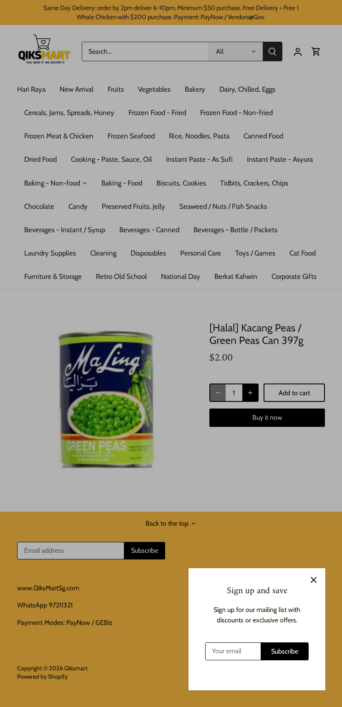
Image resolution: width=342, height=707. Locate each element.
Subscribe (284, 651)
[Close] (313, 580)
